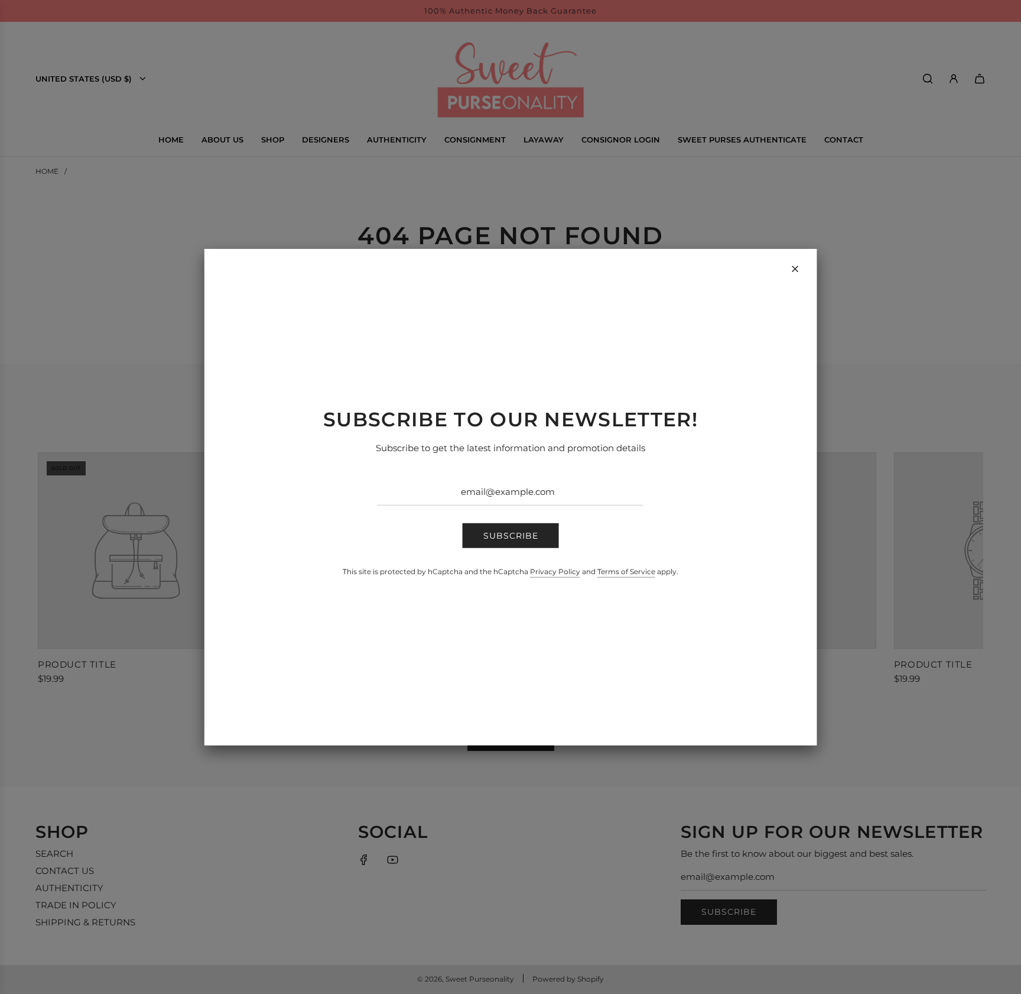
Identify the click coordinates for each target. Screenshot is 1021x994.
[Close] (795, 268)
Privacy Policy (555, 571)
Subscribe (510, 535)
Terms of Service (626, 571)
